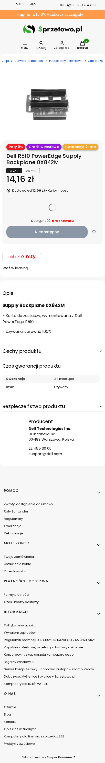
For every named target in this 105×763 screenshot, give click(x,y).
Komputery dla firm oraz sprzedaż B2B (34, 736)
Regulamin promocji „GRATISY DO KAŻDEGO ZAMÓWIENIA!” (49, 640)
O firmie (10, 707)
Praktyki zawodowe (19, 743)
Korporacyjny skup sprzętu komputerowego (39, 654)
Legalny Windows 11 (19, 662)
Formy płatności (16, 594)
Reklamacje (13, 533)
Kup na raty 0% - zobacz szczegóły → (52, 14)
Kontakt (10, 721)
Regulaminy (13, 518)
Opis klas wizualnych (20, 729)
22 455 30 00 (40, 448)
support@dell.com (45, 453)
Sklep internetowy (47, 757)
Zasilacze (95, 61)
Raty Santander (16, 511)
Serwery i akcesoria (29, 61)
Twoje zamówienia (19, 556)
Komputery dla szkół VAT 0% (26, 683)
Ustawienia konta (17, 564)
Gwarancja (12, 526)
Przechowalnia (16, 571)
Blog (7, 714)
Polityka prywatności (20, 625)
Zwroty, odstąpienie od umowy (28, 504)
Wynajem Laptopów (20, 632)
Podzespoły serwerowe (65, 61)
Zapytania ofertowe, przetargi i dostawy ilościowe (43, 647)
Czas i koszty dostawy (21, 602)
